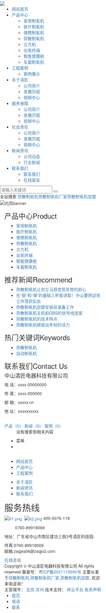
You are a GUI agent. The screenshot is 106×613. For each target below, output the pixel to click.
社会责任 (20, 127)
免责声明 (93, 589)
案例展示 (32, 74)
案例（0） (53, 426)
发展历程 (32, 91)
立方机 (30, 44)
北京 (30, 589)
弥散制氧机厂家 (52, 196)
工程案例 (20, 68)
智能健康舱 (34, 56)
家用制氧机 (34, 21)
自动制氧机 (26, 353)
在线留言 (32, 180)
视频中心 (32, 97)
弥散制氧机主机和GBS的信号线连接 (49, 313)
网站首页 (20, 9)
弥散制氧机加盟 (81, 196)
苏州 (40, 589)
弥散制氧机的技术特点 (36, 319)
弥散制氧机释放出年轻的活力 (43, 325)
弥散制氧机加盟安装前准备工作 (45, 307)
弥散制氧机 (34, 38)
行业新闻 (32, 162)
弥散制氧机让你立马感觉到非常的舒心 (51, 289)
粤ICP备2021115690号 (60, 572)
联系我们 (20, 168)
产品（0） (13, 426)
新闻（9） (33, 426)
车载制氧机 (34, 62)
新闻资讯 (20, 150)
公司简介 (32, 85)
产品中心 (20, 15)
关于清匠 (20, 80)
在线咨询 (12, 560)
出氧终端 (32, 50)
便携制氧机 (34, 32)
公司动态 (32, 156)
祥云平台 (75, 589)
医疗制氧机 (34, 26)
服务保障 (20, 103)
